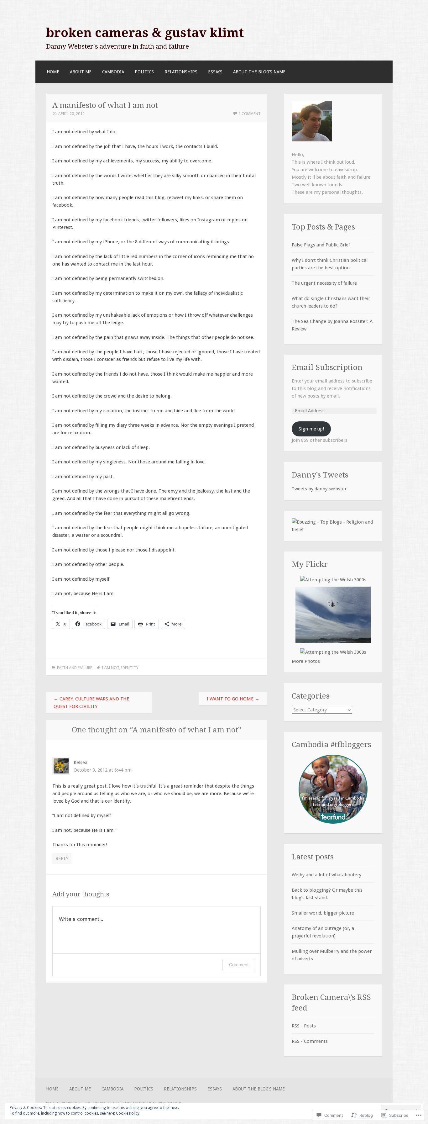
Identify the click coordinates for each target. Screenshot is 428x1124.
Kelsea (80, 762)
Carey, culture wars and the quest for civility (91, 702)
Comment (239, 964)
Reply (61, 858)
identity (129, 667)
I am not (110, 667)
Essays (215, 71)
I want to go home (233, 699)
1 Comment (249, 113)
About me (80, 71)
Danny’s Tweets (320, 474)
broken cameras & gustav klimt (145, 32)
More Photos (306, 661)
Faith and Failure (74, 667)
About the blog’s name (259, 71)
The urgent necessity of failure (324, 283)
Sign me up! (311, 429)
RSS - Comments (310, 1041)
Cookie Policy (127, 1113)
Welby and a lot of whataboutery (326, 875)
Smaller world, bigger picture (323, 913)
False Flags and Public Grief (321, 245)
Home (53, 71)
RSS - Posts (304, 1026)
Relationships (180, 71)
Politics (144, 71)
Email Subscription (327, 367)
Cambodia (113, 71)
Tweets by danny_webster (319, 489)
